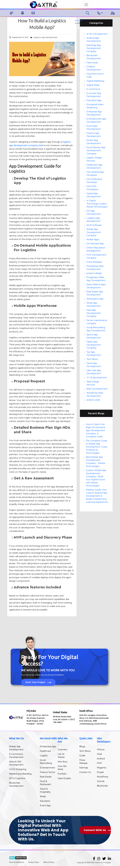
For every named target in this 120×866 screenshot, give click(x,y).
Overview (62, 749)
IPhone (100, 749)
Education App (94, 100)
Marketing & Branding (20, 773)
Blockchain (102, 785)
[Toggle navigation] (86, 5)
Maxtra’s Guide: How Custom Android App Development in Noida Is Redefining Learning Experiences (97, 495)
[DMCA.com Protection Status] (18, 857)
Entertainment (47, 767)
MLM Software (94, 225)
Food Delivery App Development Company (95, 150)
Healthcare (45, 751)
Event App (45, 805)
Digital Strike (93, 85)
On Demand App (95, 243)
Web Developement (97, 388)
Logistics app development (45, 37)
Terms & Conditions (16, 862)
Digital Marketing (95, 81)
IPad (99, 754)
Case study (92, 62)
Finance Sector (47, 772)
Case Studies (64, 778)
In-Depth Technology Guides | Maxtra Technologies (96, 203)
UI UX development (96, 377)
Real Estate (46, 776)
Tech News (92, 359)
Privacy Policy (33, 862)
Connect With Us (95, 830)
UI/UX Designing (17, 769)
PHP (99, 763)
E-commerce (93, 89)
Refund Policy (48, 862)
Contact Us (85, 772)
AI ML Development (97, 34)
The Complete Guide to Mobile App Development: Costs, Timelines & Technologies (96, 446)
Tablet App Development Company (93, 344)
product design (94, 273)
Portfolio (62, 773)
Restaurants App (94, 298)
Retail (43, 796)
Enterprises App (48, 746)
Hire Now (62, 761)
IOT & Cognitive (17, 778)
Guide (82, 755)
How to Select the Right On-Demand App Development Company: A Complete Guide (95, 430)
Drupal (100, 772)
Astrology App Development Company (93, 48)
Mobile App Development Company (93, 232)
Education (45, 801)
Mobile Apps (92, 239)
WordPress (102, 776)
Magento (101, 767)
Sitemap (83, 767)
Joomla (100, 781)
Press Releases (94, 262)
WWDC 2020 (93, 400)
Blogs (82, 746)
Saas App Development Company (93, 313)
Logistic (44, 755)
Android (101, 758)
